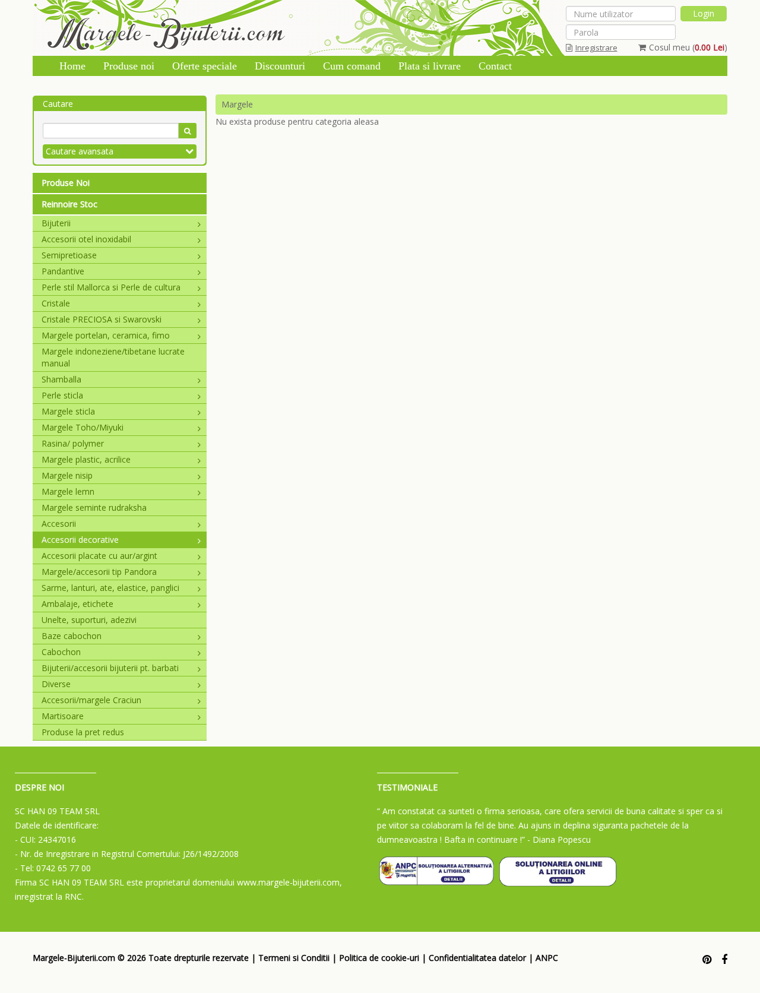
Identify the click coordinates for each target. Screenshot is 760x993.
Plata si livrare (429, 66)
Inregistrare (596, 47)
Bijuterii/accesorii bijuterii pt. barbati (110, 667)
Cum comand (352, 66)
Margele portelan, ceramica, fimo (106, 335)
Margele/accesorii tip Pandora (99, 571)
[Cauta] (187, 130)
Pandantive (63, 271)
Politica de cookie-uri (379, 957)
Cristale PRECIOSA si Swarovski (102, 319)
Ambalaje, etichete (77, 603)
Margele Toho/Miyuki (83, 427)
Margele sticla (68, 411)
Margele (237, 104)
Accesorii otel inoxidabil (86, 239)
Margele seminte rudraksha (94, 507)
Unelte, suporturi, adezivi (89, 619)
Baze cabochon (72, 635)
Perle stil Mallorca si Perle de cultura (111, 287)
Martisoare (63, 716)
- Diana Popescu (559, 839)
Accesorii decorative (80, 539)
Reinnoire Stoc (69, 204)
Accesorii (59, 523)
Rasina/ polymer (73, 443)
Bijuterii (56, 223)
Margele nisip (67, 475)
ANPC (547, 957)
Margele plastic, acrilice (86, 459)
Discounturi (280, 66)
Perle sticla (62, 395)
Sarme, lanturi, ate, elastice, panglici (110, 587)
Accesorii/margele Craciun (91, 700)
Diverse (56, 684)
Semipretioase (69, 255)
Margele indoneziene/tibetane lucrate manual (113, 357)
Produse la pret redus (83, 732)
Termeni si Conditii (294, 957)
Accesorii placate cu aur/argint (99, 555)
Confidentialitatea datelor (477, 957)
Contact (495, 66)
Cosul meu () (688, 47)
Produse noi (128, 66)
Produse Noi (66, 182)
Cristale (56, 303)
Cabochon (61, 651)
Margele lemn (68, 491)
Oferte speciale (204, 66)
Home (72, 66)
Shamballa (61, 379)
